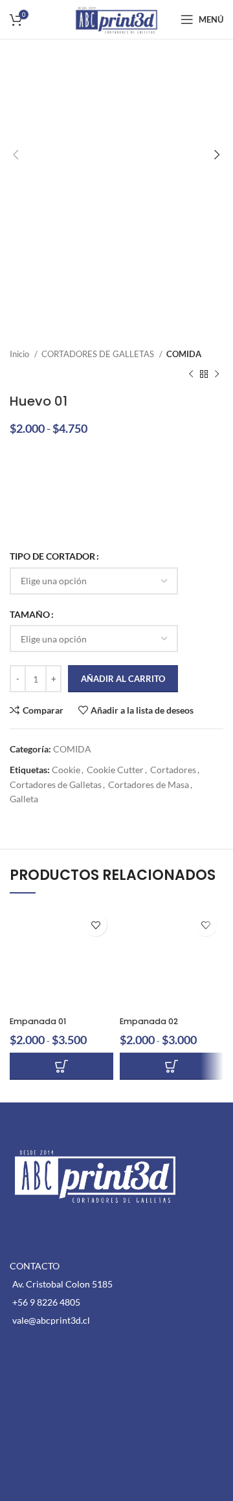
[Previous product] (190, 373)
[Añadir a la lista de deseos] (95, 925)
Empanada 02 (149, 1021)
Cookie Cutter (115, 769)
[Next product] (216, 373)
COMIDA (183, 354)
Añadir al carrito (123, 679)
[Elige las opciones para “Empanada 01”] (61, 1066)
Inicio (20, 354)
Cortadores (173, 769)
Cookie (66, 769)
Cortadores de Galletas (56, 784)
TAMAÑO (30, 614)
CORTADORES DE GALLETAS (98, 354)
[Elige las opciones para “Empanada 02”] (171, 1066)
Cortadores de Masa (148, 784)
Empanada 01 (38, 1021)
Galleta (24, 798)
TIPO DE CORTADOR (52, 556)
